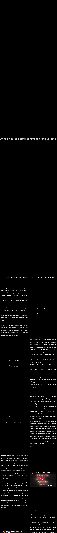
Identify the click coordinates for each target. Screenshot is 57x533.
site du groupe (12, 318)
